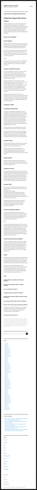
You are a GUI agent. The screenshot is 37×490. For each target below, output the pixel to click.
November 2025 (8, 352)
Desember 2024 (8, 367)
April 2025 (7, 361)
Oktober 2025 (7, 353)
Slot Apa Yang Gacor (18, 324)
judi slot (5, 463)
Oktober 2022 (7, 401)
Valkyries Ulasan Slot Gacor (15, 18)
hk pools (5, 442)
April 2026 (7, 347)
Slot (4, 450)
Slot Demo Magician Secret (8, 325)
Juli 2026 (6, 343)
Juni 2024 (6, 375)
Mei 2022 (6, 404)
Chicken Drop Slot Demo (23, 319)
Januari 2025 (7, 365)
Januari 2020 (7, 409)
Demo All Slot (6, 320)
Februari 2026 (7, 348)
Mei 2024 (6, 376)
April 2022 (7, 405)
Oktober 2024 (7, 369)
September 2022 (8, 402)
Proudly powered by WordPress (20, 487)
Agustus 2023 (7, 388)
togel (5, 447)
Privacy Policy (6, 484)
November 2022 (8, 400)
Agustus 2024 (7, 372)
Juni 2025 (6, 359)
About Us (5, 479)
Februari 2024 (7, 380)
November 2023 (8, 384)
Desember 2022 (8, 398)
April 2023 (7, 393)
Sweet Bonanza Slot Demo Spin (17, 325)
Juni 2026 (6, 344)
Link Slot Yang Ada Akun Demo (11, 322)
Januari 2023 (7, 397)
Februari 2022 (7, 408)
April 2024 (7, 377)
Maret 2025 (7, 363)
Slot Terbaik (6, 474)
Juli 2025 (6, 357)
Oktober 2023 (7, 385)
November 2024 (8, 368)
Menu (31, 6)
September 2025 (8, 355)
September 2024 (8, 371)
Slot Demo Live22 (24, 324)
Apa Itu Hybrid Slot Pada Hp (17, 318)
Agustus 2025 (7, 356)
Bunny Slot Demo (16, 319)
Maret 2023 (7, 394)
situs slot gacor (6, 455)
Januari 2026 (7, 349)
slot (4, 445)
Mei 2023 (6, 392)
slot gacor (5, 439)
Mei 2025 (6, 360)
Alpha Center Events (11, 6)
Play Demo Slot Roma (15, 323)
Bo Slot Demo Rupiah (9, 319)
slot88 (5, 453)
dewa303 (5, 461)
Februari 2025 (7, 364)
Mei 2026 (6, 345)
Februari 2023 (7, 396)
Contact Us (6, 481)
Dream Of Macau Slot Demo (14, 321)
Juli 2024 (6, 373)
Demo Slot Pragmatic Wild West (20, 320)
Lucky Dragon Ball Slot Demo (20, 322)
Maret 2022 (7, 406)
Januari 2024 (7, 381)
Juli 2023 (6, 389)
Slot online (6, 469)
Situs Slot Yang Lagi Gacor (11, 324)
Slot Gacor (10, 318)
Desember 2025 (8, 351)
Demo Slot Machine (11, 320)
